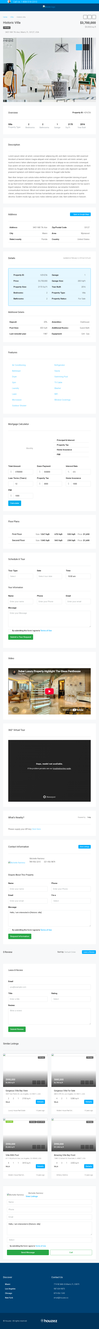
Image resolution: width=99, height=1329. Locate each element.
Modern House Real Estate (65, 1110)
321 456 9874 (49, 862)
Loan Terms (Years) (17, 478)
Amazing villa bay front (64, 1155)
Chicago (8, 1293)
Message (12, 608)
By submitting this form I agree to (32, 631)
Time (68, 570)
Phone (40, 596)
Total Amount (14, 466)
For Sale (7, 27)
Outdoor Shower (19, 405)
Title (10, 993)
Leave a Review (88, 952)
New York (9, 1298)
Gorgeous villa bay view (17, 1090)
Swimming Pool (61, 377)
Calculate (14, 503)
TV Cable (58, 382)
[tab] (79, 47)
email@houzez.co (61, 1298)
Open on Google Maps (81, 214)
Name (11, 596)
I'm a (53, 895)
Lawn (14, 394)
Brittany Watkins (62, 1175)
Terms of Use (46, 631)
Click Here (36, 829)
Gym (14, 382)
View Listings (84, 847)
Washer (57, 388)
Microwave (17, 400)
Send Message (28, 1252)
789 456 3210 (34, 862)
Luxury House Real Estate (16, 1110)
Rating (54, 993)
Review (11, 1005)
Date (39, 570)
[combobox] (20, 576)
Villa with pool (12, 1155)
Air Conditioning (19, 365)
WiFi (56, 394)
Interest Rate (72, 466)
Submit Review (17, 1029)
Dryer (14, 377)
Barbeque (16, 371)
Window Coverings (62, 400)
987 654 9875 (59, 1289)
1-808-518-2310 (29, 1)
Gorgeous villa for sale (64, 1090)
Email (68, 596)
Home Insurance (73, 478)
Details (40, 1102)
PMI (10, 490)
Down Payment (44, 466)
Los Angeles (10, 1289)
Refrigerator (59, 365)
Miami (7, 1284)
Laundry (15, 388)
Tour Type (13, 570)
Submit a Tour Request (20, 637)
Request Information (19, 936)
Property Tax (43, 478)
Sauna (57, 371)
